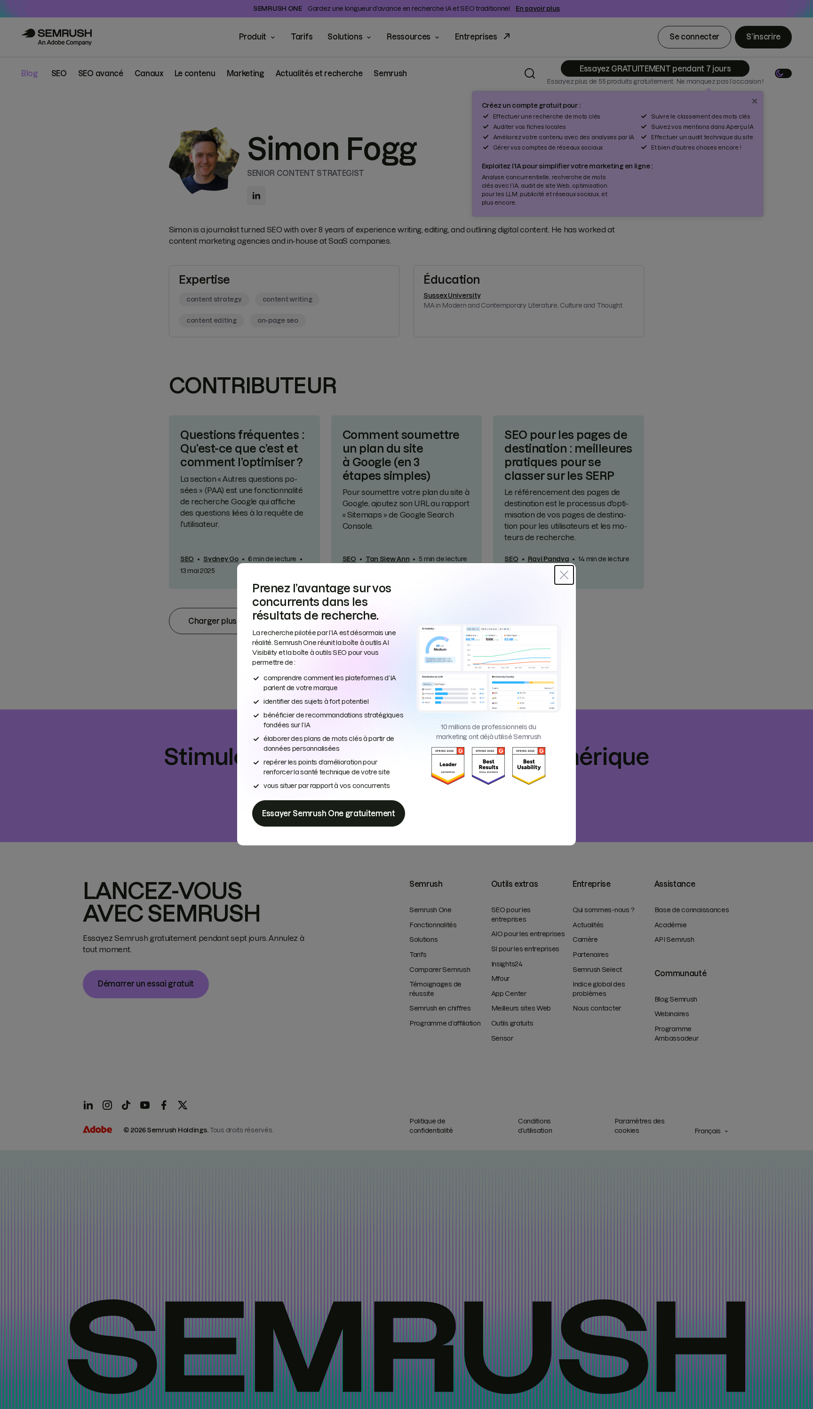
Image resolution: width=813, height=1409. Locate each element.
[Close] (564, 574)
